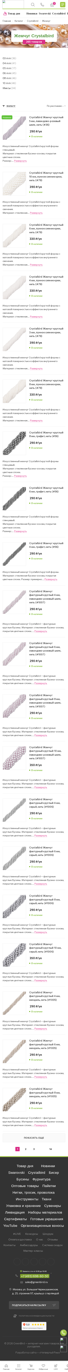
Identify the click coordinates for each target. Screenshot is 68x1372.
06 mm (10, 73)
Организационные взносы (42, 1225)
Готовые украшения (46, 1219)
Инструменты (27, 1199)
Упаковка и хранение (23, 1206)
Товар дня (25, 1166)
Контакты (9, 1245)
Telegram (34, 1261)
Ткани (46, 1199)
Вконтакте (17, 1261)
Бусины (23, 1179)
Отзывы (53, 1239)
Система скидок (52, 1245)
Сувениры (52, 1206)
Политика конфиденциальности (36, 1316)
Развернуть (20, 160)
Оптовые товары (25, 1186)
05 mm (9, 68)
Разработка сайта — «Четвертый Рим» (38, 1352)
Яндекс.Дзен (50, 1261)
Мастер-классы (33, 1250)
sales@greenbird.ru (36, 1282)
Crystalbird (36, 1172)
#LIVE (17, 1233)
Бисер (54, 1172)
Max (25, 1261)
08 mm (10, 78)
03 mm (9, 58)
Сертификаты (15, 1219)
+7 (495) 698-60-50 (35, 1276)
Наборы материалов (45, 1212)
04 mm (9, 63)
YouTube (10, 1225)
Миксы (9, 88)
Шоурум (48, 1233)
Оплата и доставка (20, 1239)
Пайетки (49, 1186)
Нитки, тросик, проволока (34, 1192)
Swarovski (16, 1172)
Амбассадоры (29, 1245)
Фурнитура (42, 1179)
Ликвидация (15, 1212)
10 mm (9, 83)
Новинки (48, 1166)
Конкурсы (31, 1233)
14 (50, 1149)
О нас (39, 1239)
